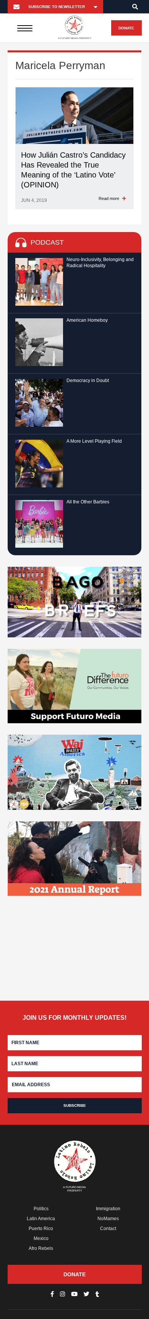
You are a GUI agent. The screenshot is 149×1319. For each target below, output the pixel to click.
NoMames (108, 1218)
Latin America (41, 1218)
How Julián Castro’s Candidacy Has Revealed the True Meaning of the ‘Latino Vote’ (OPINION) (73, 170)
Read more (109, 198)
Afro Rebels (41, 1248)
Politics (41, 1208)
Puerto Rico (41, 1228)
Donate (126, 28)
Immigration (108, 1208)
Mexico (41, 1238)
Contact (108, 1228)
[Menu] (24, 27)
